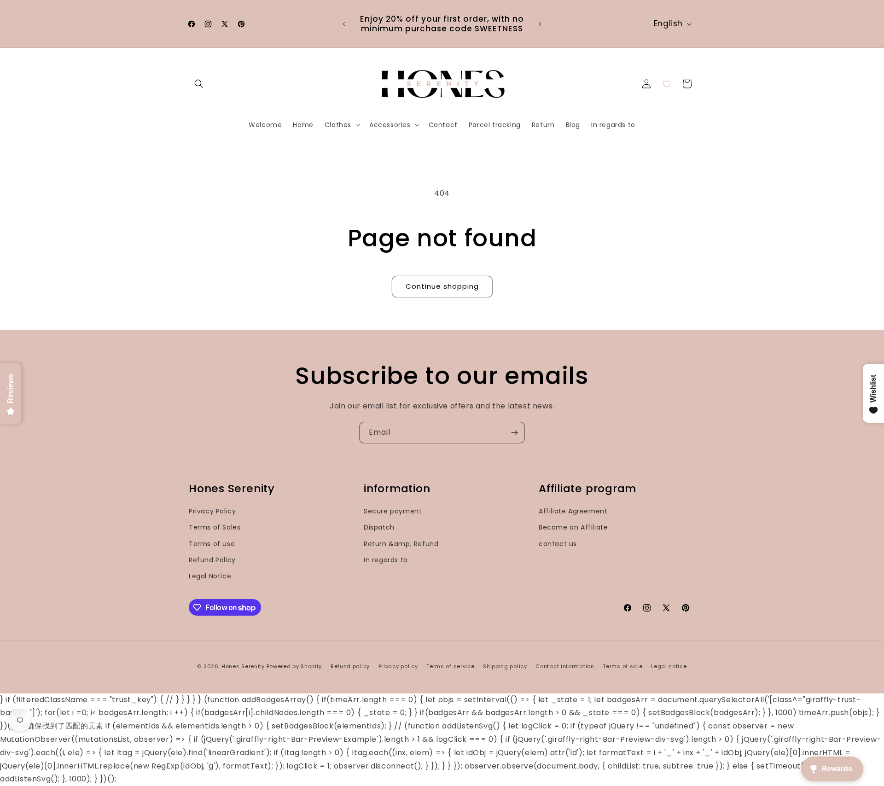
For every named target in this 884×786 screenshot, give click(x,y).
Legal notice (668, 666)
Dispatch (379, 527)
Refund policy (350, 666)
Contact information (564, 666)
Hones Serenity (243, 666)
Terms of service (450, 666)
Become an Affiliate (573, 527)
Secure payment (393, 511)
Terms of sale (622, 666)
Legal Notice (210, 576)
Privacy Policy (212, 511)
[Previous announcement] (344, 24)
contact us (558, 543)
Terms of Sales (214, 527)
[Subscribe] (514, 432)
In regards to (386, 560)
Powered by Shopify (294, 666)
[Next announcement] (540, 24)
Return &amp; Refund (401, 543)
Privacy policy (398, 666)
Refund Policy (212, 560)
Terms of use (212, 543)
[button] (199, 84)
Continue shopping (442, 286)
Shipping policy (505, 666)
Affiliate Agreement (573, 511)
